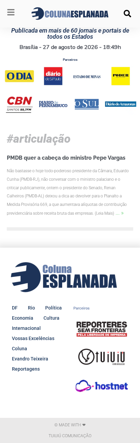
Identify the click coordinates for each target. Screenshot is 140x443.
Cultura (51, 318)
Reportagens (26, 369)
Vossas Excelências (33, 338)
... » (120, 212)
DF (15, 308)
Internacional (26, 328)
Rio (31, 308)
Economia (22, 318)
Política (53, 308)
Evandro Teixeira (30, 358)
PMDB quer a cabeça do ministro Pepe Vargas (66, 158)
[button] (127, 13)
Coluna (19, 348)
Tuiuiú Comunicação (70, 435)
